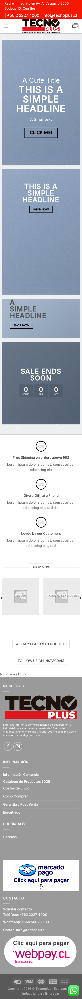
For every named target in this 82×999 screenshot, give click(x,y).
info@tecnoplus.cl (60, 15)
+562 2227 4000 (33, 915)
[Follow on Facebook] (8, 746)
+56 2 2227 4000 (23, 15)
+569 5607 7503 (35, 922)
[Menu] (5, 26)
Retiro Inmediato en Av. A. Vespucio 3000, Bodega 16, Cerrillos (37, 5)
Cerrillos (10, 837)
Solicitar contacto (17, 909)
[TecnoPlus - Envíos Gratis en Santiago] (41, 26)
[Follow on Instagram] (17, 746)
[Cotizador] (75, 26)
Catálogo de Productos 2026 (26, 782)
